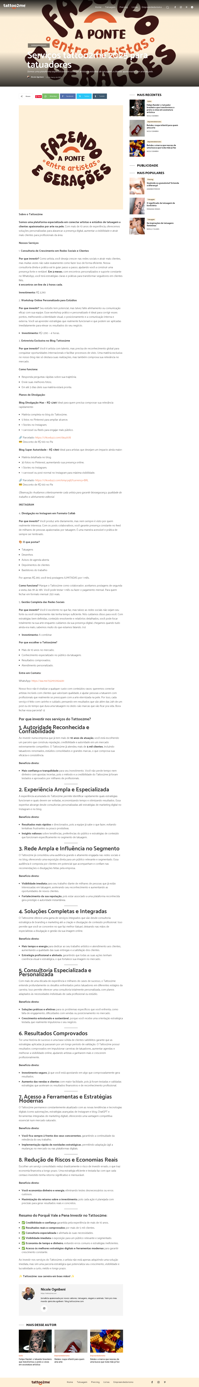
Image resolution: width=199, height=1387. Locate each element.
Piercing (150, 179)
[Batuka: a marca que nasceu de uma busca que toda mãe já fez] (106, 1341)
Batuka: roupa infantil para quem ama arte (162, 126)
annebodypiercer (153, 189)
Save (39, 97)
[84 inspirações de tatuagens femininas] (137, 226)
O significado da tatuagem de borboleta (161, 204)
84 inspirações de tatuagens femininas (160, 224)
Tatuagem (151, 199)
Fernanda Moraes (153, 209)
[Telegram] (192, 7)
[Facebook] (175, 7)
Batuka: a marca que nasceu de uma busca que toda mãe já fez (105, 1360)
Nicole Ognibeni (37, 77)
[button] (167, 7)
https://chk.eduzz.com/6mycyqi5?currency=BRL (61, 480)
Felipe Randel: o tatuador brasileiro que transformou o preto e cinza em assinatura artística (35, 1362)
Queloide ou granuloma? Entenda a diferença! (163, 184)
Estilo (21, 1356)
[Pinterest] (186, 7)
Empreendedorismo (38, 45)
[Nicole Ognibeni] (29, 77)
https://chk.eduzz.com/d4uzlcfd (53, 437)
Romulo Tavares (153, 229)
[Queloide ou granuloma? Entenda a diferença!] (137, 186)
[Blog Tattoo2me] (15, 6)
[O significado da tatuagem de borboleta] (137, 206)
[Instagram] (181, 7)
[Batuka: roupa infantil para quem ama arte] (70, 1341)
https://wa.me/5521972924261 (48, 681)
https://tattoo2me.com (48, 1293)
